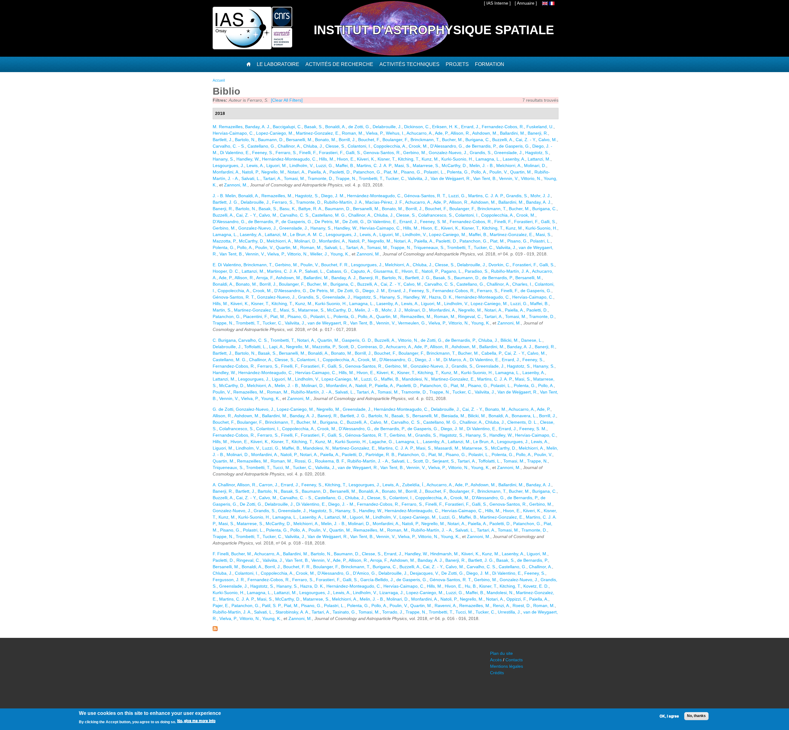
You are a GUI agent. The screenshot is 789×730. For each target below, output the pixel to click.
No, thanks (696, 716)
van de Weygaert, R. (328, 322)
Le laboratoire (278, 64)
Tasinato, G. (344, 612)
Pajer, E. (221, 605)
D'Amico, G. (364, 573)
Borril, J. (273, 566)
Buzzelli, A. (502, 139)
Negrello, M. (273, 171)
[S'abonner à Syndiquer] (215, 629)
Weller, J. (319, 253)
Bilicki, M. (510, 340)
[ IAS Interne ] (497, 3)
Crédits (497, 672)
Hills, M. (326, 159)
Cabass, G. (337, 271)
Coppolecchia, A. (390, 146)
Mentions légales (506, 666)
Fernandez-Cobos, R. (503, 126)
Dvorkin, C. (499, 264)
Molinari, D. (535, 165)
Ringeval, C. (470, 316)
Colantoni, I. (359, 146)
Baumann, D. (271, 139)
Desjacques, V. (424, 573)
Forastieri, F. (331, 152)
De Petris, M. (327, 221)
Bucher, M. (452, 139)
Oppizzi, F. (516, 599)
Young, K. (339, 253)
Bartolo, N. (245, 139)
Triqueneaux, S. (429, 247)
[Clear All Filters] (287, 100)
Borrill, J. (347, 139)
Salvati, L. (250, 178)
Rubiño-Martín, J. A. (343, 202)
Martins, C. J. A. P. (374, 165)
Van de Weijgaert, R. (451, 178)
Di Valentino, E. (235, 152)
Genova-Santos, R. (382, 152)
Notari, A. (296, 171)
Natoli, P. (250, 171)
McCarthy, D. (454, 165)
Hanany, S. (223, 159)
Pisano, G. (411, 171)
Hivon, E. (345, 159)
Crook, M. (418, 146)
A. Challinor (224, 484)
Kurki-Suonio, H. (457, 159)
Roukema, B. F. (330, 461)
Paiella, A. (317, 171)
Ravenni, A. (446, 605)
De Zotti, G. (353, 221)
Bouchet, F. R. (335, 264)
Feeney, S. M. (433, 221)
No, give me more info (196, 721)
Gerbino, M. (414, 152)
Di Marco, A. (455, 359)
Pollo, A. (479, 171)
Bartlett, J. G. (225, 202)
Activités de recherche (339, 64)
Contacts (514, 659)
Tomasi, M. (294, 178)
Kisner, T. (386, 159)
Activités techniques (409, 64)
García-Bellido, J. (377, 579)
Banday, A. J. (257, 126)
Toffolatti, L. (255, 346)
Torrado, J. (392, 612)
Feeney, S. (262, 152)
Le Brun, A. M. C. (306, 234)
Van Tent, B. (485, 178)
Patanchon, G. (367, 171)
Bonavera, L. (524, 415)
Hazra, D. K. (441, 297)
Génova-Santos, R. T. (425, 195)
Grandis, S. (481, 152)
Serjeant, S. (443, 461)
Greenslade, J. (508, 152)
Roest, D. (522, 605)
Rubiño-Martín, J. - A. (312, 391)
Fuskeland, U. (540, 126)
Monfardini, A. (226, 171)
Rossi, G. (304, 461)
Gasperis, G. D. (357, 340)
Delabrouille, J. (387, 126)
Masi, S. (402, 165)
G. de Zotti (223, 409)
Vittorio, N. (531, 178)
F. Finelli (221, 553)
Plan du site (501, 653)
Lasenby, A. (514, 159)
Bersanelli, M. (299, 139)
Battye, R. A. (310, 208)
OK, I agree (669, 716)
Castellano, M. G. (329, 215)
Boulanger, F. (395, 139)
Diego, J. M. (333, 195)
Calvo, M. (547, 139)
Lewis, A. (255, 165)
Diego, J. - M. (428, 359)
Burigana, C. (477, 139)
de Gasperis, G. (514, 146)
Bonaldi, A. (335, 126)
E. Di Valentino (227, 264)
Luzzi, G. (324, 165)
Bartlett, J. (222, 139)
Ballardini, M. (512, 133)
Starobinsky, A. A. (292, 612)
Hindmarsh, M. (444, 553)
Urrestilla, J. (509, 612)
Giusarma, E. (386, 271)
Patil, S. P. (271, 605)
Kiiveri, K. (366, 159)
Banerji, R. (538, 133)
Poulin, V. (498, 171)
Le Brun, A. (484, 441)
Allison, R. (460, 133)
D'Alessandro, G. (446, 146)
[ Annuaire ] (526, 3)
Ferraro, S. (286, 152)
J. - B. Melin (224, 195)
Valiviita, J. (418, 178)
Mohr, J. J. (540, 195)
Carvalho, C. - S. (229, 146)
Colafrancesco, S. (435, 215)
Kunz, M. (430, 159)
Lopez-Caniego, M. (274, 133)
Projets (457, 64)
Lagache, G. (381, 441)
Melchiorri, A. (508, 165)
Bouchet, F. (369, 139)
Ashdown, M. (484, 133)
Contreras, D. (371, 346)
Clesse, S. (335, 146)
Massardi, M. (447, 448)
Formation (489, 64)
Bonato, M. (325, 139)
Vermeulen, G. (412, 322)
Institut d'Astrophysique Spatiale (434, 30)
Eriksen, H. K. (445, 126)
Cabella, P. (491, 353)
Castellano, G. (261, 146)
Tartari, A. (272, 178)
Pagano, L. (451, 271)
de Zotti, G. (359, 126)
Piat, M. (391, 171)
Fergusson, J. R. (229, 579)
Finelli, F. (308, 152)
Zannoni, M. (235, 184)
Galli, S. (353, 152)
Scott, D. (346, 346)
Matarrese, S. (426, 165)
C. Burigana (224, 340)
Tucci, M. (281, 467)
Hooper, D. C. (226, 271)
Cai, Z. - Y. (526, 139)
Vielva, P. (374, 133)
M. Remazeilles (228, 126)
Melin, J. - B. (481, 165)
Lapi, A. (276, 346)
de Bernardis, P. (481, 146)
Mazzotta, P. (224, 241)
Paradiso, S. (477, 271)
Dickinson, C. (417, 126)
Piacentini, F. (255, 316)
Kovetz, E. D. (536, 586)
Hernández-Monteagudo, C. (289, 159)
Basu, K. (288, 208)
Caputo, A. (361, 271)
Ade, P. (441, 133)
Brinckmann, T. (425, 139)
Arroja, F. (265, 277)
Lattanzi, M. (539, 159)
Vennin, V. (508, 178)
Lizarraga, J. (391, 592)
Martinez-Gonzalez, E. (317, 133)
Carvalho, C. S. (294, 215)
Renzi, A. (501, 605)
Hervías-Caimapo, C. (233, 133)
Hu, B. (471, 586)
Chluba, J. (313, 146)
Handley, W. (248, 159)
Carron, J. (268, 484)
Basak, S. (313, 126)
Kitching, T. (408, 159)
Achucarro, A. (420, 133)
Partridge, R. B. (380, 454)
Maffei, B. (345, 165)
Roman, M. (352, 133)
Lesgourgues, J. (228, 165)
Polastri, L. (434, 171)
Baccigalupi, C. (287, 126)
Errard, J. (470, 126)
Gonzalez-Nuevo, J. (448, 152)
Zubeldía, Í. (413, 484)
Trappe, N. (346, 178)
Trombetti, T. (371, 178)
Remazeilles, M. (276, 195)
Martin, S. (222, 310)
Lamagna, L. (488, 159)
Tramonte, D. (320, 178)
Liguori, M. (276, 165)
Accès (496, 659)
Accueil (219, 80)
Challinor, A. (289, 146)
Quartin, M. (521, 171)
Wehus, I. (395, 133)
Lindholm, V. (301, 165)
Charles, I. (522, 284)
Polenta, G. (458, 171)
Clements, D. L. (522, 422)
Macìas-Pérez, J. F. (384, 202)
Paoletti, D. (340, 171)
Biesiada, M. (453, 415)
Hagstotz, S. (537, 152)
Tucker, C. (395, 178)
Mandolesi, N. (415, 379)
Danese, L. (531, 340)
